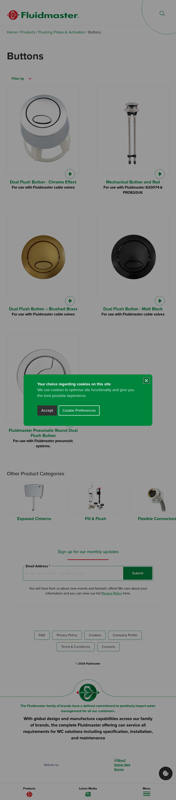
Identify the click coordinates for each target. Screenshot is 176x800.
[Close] (146, 380)
